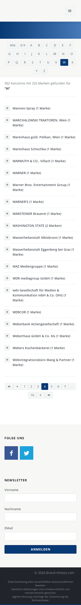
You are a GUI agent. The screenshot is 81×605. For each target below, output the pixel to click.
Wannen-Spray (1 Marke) (31, 108)
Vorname (11, 490)
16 (32, 395)
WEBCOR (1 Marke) (27, 312)
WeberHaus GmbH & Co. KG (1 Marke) (41, 336)
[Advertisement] (44, 29)
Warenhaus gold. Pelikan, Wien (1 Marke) (44, 137)
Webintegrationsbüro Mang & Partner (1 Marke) (43, 362)
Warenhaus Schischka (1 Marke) (37, 149)
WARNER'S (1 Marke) (28, 202)
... (72, 386)
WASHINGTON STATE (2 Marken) (37, 225)
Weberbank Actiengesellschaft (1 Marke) (43, 324)
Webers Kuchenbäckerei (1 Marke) (39, 348)
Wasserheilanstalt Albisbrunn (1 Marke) (43, 237)
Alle (13, 45)
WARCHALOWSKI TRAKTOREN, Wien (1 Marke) (41, 122)
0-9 (22, 45)
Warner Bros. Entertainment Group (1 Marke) (41, 187)
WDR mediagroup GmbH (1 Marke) (39, 278)
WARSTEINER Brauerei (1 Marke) (37, 214)
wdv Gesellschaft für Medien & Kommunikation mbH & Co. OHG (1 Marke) (39, 295)
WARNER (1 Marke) (27, 173)
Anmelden (40, 549)
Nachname (12, 509)
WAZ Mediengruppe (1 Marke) (35, 266)
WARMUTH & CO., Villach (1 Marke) (39, 161)
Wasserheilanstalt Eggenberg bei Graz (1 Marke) (43, 252)
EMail (8, 528)
